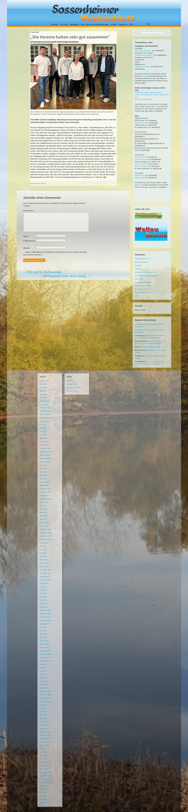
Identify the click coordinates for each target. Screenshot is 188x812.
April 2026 (43, 394)
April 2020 (43, 637)
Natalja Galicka (140, 123)
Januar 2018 (44, 728)
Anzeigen (138, 265)
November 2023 (45, 492)
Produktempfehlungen (143, 282)
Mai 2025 (43, 431)
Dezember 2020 (45, 610)
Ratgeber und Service (142, 286)
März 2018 (43, 722)
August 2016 (44, 786)
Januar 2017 (44, 769)
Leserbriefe (139, 279)
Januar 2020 (44, 647)
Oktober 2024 (45, 455)
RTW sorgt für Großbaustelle (42, 272)
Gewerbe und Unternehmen (145, 272)
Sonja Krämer (140, 178)
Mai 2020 (43, 634)
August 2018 (44, 705)
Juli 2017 (43, 749)
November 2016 (45, 776)
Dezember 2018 (45, 691)
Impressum (123, 24)
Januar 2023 (44, 526)
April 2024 (43, 475)
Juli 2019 (43, 668)
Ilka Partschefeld (141, 164)
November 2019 (45, 654)
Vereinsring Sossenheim (143, 99)
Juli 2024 (43, 465)
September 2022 (46, 539)
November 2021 (45, 573)
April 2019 (43, 678)
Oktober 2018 (45, 698)
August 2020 (44, 624)
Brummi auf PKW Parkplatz (151, 347)
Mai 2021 (43, 593)
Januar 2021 (44, 607)
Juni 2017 (43, 752)
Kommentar (29, 210)
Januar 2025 (44, 445)
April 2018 (43, 718)
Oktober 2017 (45, 739)
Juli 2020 (43, 627)
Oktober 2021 (45, 576)
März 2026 (43, 398)
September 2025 (46, 418)
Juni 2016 (43, 793)
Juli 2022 (43, 546)
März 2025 (43, 438)
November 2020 (45, 614)
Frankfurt (138, 269)
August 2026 (44, 381)
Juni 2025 (43, 428)
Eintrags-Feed (72, 384)
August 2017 (44, 745)
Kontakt (114, 24)
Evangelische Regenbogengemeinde (148, 92)
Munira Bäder (140, 157)
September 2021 (46, 580)
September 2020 (46, 620)
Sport (137, 296)
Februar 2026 (44, 401)
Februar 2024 (44, 482)
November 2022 (45, 533)
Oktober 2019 (45, 658)
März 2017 (43, 762)
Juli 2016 (43, 789)
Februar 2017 (44, 766)
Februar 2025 (44, 441)
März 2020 (43, 641)
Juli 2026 (43, 384)
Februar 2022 (44, 563)
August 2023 (44, 502)
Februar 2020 (44, 644)
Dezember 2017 (45, 732)
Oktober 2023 (45, 495)
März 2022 (43, 560)
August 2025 (44, 421)
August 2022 (44, 543)
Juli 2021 (43, 587)
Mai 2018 (43, 715)
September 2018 (46, 701)
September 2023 (46, 499)
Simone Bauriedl (141, 159)
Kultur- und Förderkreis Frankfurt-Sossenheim (152, 95)
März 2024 (43, 479)
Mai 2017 (43, 755)
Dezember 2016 (45, 772)
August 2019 (44, 664)
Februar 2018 (44, 725)
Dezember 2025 (45, 408)
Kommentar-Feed (73, 387)
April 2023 (43, 516)
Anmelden (70, 381)
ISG (136, 97)
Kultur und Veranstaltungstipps (146, 276)
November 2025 (45, 411)
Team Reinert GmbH (142, 67)
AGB (131, 24)
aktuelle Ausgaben (141, 262)
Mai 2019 (43, 674)
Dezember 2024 (45, 448)
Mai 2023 (43, 512)
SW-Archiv (64, 24)
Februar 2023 (44, 522)
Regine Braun (140, 175)
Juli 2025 (43, 425)
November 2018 (45, 695)
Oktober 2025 (45, 414)
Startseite (54, 24)
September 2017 (46, 742)
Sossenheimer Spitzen (143, 292)
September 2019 (46, 661)
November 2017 (45, 735)
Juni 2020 (43, 630)
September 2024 (46, 458)
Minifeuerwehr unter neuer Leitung (66, 276)
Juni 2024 (43, 468)
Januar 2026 (44, 404)
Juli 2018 (43, 708)
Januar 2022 (44, 566)
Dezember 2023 (45, 489)
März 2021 (43, 600)
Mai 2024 (43, 472)
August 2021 (44, 583)
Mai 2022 (43, 553)
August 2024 (44, 462)
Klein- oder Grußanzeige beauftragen (95, 24)
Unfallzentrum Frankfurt (144, 55)
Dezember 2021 (45, 570)
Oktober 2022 (45, 536)
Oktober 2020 (45, 617)
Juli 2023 (43, 506)
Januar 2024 (44, 485)
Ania (136, 324)
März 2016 (43, 803)
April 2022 (43, 556)
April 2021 (43, 597)
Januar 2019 (44, 688)
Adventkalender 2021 (142, 259)
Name (26, 236)
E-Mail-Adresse (29, 242)
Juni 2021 (43, 590)
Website (26, 248)
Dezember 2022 (45, 529)
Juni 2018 (43, 712)
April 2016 (43, 799)
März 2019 (43, 681)
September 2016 (46, 782)
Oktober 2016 (45, 779)
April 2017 (43, 759)
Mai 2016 (43, 796)
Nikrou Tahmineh (141, 166)
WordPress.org (72, 391)
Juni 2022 (43, 549)
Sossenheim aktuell (39, 183)
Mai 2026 (43, 391)
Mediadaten (74, 24)
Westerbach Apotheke (143, 51)
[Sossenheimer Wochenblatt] (94, 12)
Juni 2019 (43, 671)
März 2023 (43, 519)
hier (144, 76)
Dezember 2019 (45, 651)
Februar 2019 (44, 685)
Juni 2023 (43, 509)
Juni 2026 (43, 387)
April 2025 (43, 435)
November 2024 (45, 452)
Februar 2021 (44, 603)
